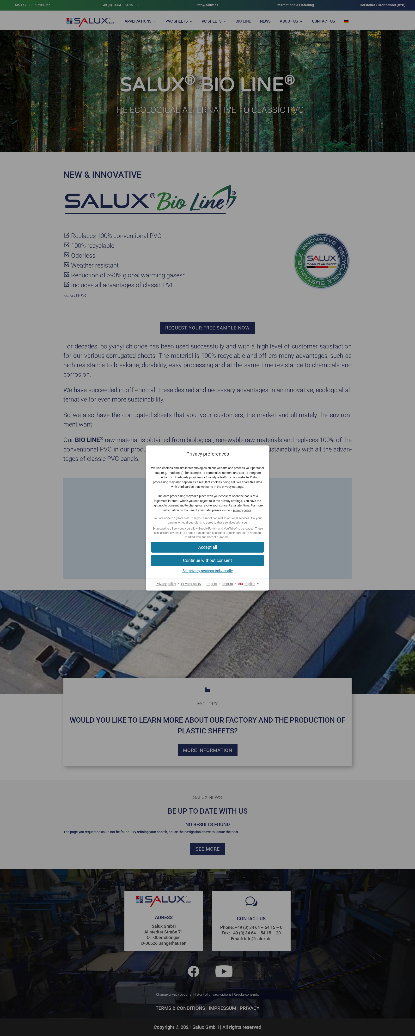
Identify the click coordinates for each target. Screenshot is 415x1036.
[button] (207, 547)
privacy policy (242, 510)
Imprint (212, 584)
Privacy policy (166, 584)
